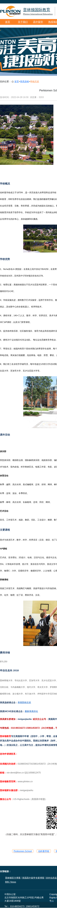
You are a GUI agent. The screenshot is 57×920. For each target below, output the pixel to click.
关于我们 (23, 22)
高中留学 (38, 22)
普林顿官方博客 (13, 878)
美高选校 (24, 81)
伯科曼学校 (43, 851)
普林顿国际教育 (38, 11)
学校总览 (34, 81)
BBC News (10, 882)
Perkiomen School (23, 851)
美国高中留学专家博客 (33, 878)
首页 (7, 22)
